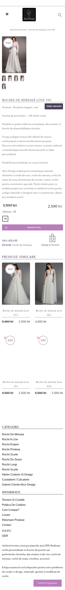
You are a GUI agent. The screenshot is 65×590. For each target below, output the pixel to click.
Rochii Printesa (11, 449)
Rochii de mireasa (18, 30)
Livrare (6, 514)
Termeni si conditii (13, 499)
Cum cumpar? (10, 509)
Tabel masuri (53, 106)
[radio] (5, 218)
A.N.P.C (6, 530)
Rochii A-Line (10, 439)
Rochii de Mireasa (13, 434)
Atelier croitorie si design (17, 474)
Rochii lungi (9, 464)
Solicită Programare (47, 583)
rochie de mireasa (22, 245)
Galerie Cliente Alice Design (19, 484)
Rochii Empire (10, 444)
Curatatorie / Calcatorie (15, 479)
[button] (53, 238)
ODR (5, 535)
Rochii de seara (12, 459)
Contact (6, 525)
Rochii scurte (10, 454)
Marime (7, 211)
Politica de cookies (14, 504)
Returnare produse (13, 519)
